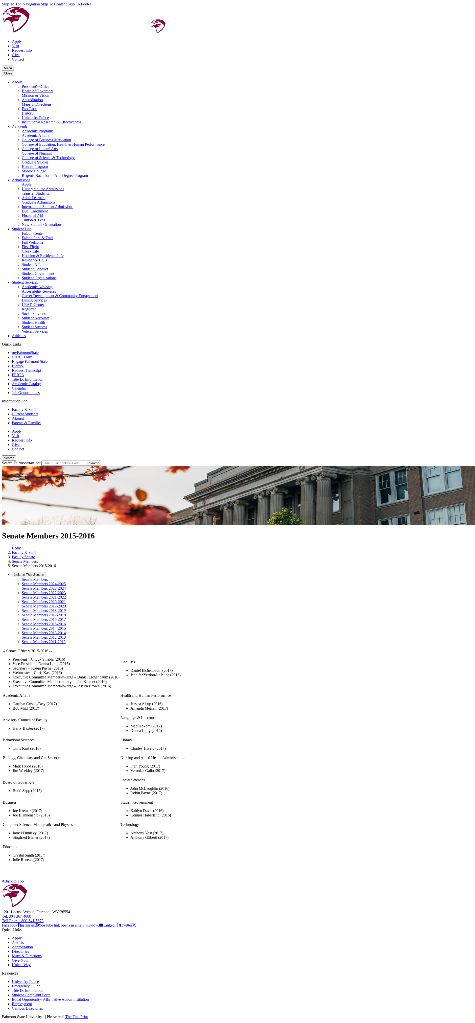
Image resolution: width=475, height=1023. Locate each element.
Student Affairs (33, 264)
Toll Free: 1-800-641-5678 (23, 921)
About (17, 82)
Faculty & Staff (24, 409)
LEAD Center (33, 304)
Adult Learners (33, 198)
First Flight (30, 247)
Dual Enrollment (35, 211)
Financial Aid (32, 215)
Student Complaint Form (31, 995)
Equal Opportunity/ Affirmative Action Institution (50, 999)
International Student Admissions (47, 207)
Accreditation (32, 100)
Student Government (38, 273)
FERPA (18, 375)
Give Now (20, 960)
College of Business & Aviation (46, 140)
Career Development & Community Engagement (60, 296)
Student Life (21, 229)
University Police (35, 118)
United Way (21, 965)
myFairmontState (25, 352)
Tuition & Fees (33, 220)
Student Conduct (35, 269)
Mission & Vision (35, 95)
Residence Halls (34, 260)
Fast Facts (29, 109)
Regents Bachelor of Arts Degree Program (55, 175)
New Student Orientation (41, 224)
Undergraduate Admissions (43, 189)
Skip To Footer (79, 4)
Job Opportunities (26, 393)
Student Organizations (39, 278)
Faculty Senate (23, 557)
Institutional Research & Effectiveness (51, 122)
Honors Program (35, 166)
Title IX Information (27, 379)
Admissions (21, 180)
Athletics (19, 336)
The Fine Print (76, 1017)
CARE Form (22, 357)
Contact (18, 59)
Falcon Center (33, 233)
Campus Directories (27, 1008)
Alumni (18, 418)
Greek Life (30, 251)
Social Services (34, 313)
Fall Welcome (32, 242)
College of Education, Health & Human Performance (63, 144)
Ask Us (18, 942)
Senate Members (25, 561)
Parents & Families (26, 423)
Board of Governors (37, 91)
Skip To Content (54, 4)
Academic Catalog (26, 384)
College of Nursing (37, 153)
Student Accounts (35, 318)
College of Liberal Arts (40, 149)
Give (16, 55)
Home (17, 548)
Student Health (33, 322)
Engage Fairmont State (30, 361)
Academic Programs (37, 131)
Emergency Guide (26, 986)
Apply (17, 41)
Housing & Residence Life (43, 256)
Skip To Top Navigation (21, 4)
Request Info (22, 50)
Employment (22, 1004)
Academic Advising (37, 287)
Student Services (25, 282)
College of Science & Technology (48, 158)
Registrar (29, 309)
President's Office (35, 86)
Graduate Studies (35, 162)
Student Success (34, 327)
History (27, 113)
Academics (20, 126)
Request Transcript (26, 370)
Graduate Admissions (38, 202)
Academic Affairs (35, 135)
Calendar (19, 388)
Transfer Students (35, 193)
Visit (15, 46)
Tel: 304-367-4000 (16, 916)
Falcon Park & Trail (37, 238)
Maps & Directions (36, 104)
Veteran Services (35, 331)
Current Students (25, 414)
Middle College (34, 171)
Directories (20, 951)
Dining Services (34, 300)
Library (18, 366)
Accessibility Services (39, 291)
